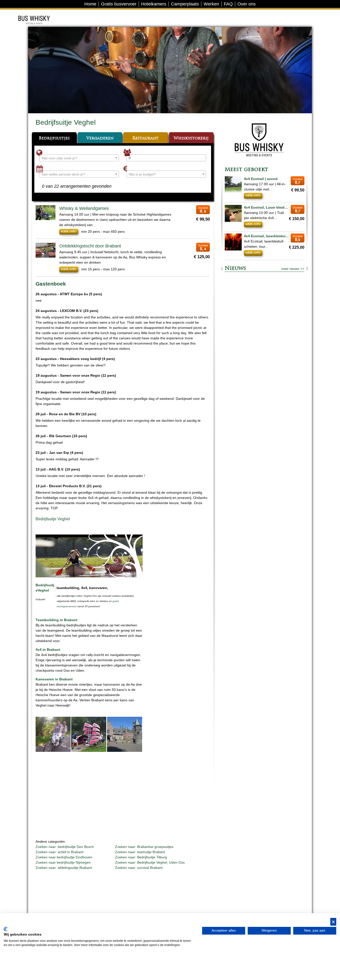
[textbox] (79, 158)
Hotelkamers (153, 3)
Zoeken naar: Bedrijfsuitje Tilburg (141, 857)
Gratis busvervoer (118, 3)
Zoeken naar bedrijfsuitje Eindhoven (64, 857)
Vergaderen (99, 138)
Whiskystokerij (191, 138)
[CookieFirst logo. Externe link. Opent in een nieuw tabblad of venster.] (5, 929)
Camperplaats (185, 3)
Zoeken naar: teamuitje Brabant (140, 852)
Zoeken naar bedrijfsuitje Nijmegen (63, 862)
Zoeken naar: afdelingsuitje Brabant (64, 868)
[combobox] (79, 157)
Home (90, 3)
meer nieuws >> (292, 269)
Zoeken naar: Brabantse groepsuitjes (144, 847)
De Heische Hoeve (41, 13)
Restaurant (145, 138)
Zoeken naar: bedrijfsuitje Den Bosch (65, 847)
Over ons (246, 3)
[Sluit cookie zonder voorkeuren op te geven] (333, 922)
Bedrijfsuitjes (54, 138)
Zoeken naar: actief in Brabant (59, 852)
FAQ (228, 3)
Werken (211, 3)
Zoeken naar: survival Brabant (139, 868)
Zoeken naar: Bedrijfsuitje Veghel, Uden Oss (150, 862)
